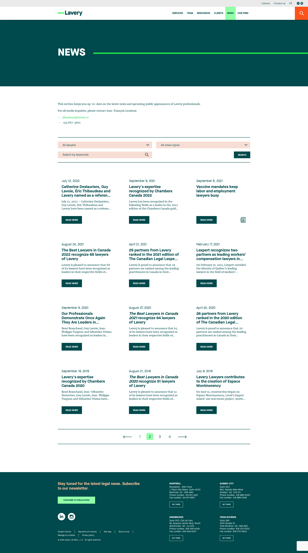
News (230, 13)
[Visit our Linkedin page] (298, 3)
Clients (218, 13)
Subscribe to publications (76, 500)
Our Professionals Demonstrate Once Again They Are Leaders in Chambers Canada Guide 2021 (83, 318)
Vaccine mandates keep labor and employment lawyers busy (217, 191)
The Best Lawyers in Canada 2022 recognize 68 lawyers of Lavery (86, 255)
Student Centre (64, 532)
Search (242, 155)
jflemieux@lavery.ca (76, 117)
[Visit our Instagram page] (301, 3)
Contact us (279, 3)
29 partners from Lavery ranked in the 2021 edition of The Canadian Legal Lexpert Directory (154, 255)
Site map (107, 532)
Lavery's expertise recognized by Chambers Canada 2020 (83, 381)
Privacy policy (88, 535)
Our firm (243, 13)
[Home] (70, 13)
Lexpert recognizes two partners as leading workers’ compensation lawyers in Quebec (221, 255)
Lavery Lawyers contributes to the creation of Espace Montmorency (220, 381)
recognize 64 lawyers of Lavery (153, 318)
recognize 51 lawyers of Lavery (153, 381)
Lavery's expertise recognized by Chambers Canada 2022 (150, 191)
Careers (266, 3)
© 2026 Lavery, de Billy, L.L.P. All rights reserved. (79, 540)
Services (177, 13)
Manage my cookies (66, 535)
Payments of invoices (87, 532)
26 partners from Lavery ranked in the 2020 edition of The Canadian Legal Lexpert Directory (219, 318)
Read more (72, 220)
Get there (176, 504)
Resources (203, 13)
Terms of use (123, 532)
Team (190, 13)
